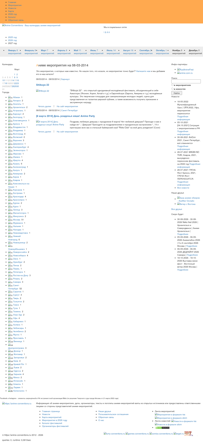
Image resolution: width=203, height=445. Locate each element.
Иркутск (17, 160)
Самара (17, 281)
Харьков (17, 374)
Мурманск (18, 222)
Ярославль (18, 337)
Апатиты (17, 103)
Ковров (16, 180)
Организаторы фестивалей (55, 426)
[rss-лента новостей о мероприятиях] (183, 420)
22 (15, 83)
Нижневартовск (20, 232)
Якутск (16, 334)
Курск (15, 206)
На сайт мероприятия (67, 106)
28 (13, 86)
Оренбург (17, 261)
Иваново (17, 153)
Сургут (16, 294)
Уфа (15, 318)
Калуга (16, 170)
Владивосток (19, 127)
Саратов (17, 291)
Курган (16, 202)
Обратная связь (16, 19)
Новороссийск (20, 251)
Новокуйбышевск (16, 248)
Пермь (16, 268)
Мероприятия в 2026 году (54, 420)
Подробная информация (183, 118)
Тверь (16, 298)
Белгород (17, 117)
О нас (101, 420)
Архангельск (19, 107)
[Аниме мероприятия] (16, 403)
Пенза (16, 265)
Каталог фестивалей (52, 423)
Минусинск (18, 216)
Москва (16, 219)
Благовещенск (20, 120)
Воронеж (17, 140)
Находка (17, 229)
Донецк (17, 350)
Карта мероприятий (51, 417)
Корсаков (17, 189)
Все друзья (176, 208)
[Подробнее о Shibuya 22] (42, 90)
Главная (12, 2)
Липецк (16, 209)
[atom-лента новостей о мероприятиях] (168, 424)
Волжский (17, 136)
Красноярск (18, 199)
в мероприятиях (182, 84)
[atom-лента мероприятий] (171, 417)
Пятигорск (18, 271)
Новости (12, 8)
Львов (16, 367)
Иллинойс (18, 380)
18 (6, 83)
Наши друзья (104, 411)
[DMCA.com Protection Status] (162, 427)
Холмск (16, 324)
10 (3, 80)
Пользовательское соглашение (113, 414)
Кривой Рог (19, 364)
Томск (16, 304)
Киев (16, 360)
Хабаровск (18, 321)
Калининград (19, 166)
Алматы (17, 383)
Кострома (17, 192)
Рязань (16, 278)
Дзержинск (18, 143)
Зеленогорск (19, 150)
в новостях (180, 88)
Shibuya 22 (42, 84)
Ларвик (17, 387)
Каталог (12, 16)
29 (15, 86)
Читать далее (44, 106)
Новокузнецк (19, 242)
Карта (11, 11)
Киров (16, 176)
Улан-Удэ (17, 314)
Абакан (16, 97)
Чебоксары (18, 327)
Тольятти (17, 301)
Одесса (17, 370)
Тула (15, 308)
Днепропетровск (16, 347)
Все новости (183, 187)
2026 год (12, 13)
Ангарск (17, 100)
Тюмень (17, 311)
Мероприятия (15, 5)
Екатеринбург (19, 146)
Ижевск (16, 156)
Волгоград (18, 133)
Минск (16, 377)
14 (13, 80)
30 (17, 86)
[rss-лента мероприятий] (170, 414)
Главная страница (51, 411)
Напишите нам (143, 71)
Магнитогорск (19, 212)
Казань (16, 163)
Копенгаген (18, 390)
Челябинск (18, 331)
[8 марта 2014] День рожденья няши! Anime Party (65, 116)
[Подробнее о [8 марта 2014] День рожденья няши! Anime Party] (51, 122)
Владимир (18, 130)
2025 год (12, 37)
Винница (18, 341)
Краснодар (18, 196)
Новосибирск (19, 255)
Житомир (18, 354)
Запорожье (19, 357)
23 (17, 83)
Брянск (16, 123)
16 (17, 80)
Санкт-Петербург (69, 110)
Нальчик (17, 226)
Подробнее (182, 233)
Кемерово (18, 173)
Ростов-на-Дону (20, 275)
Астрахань (18, 110)
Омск (15, 258)
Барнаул (17, 113)
